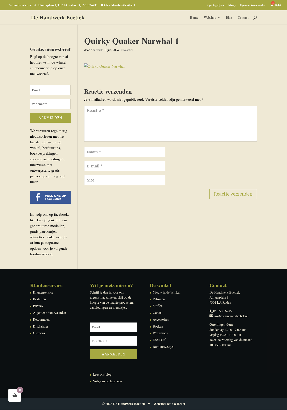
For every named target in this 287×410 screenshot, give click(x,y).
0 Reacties (127, 50)
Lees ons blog (102, 374)
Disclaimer (40, 326)
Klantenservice (43, 292)
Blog (229, 18)
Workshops (160, 333)
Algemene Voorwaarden (252, 5)
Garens (157, 312)
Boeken (158, 326)
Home (194, 18)
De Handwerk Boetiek (129, 403)
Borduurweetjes (163, 346)
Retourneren (41, 319)
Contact (243, 18)
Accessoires (161, 319)
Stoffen (158, 305)
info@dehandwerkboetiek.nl (231, 316)
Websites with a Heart (169, 403)
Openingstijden (215, 5)
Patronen (159, 299)
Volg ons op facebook (107, 381)
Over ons (39, 333)
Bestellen (39, 299)
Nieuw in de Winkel (166, 292)
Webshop (210, 18)
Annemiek (97, 50)
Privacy (232, 5)
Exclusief (159, 339)
